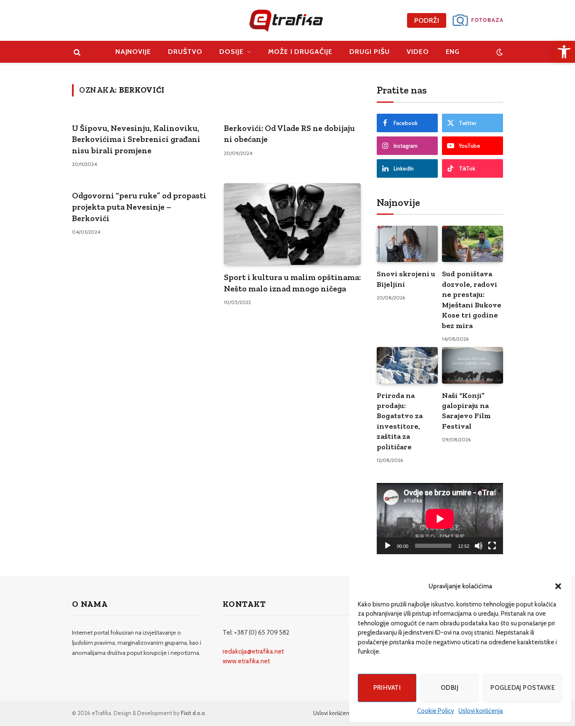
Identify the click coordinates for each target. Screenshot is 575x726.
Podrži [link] (426, 20)
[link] (564, 52)
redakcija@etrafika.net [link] (253, 651)
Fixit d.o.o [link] (193, 713)
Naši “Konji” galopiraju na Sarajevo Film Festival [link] (466, 411)
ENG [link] (453, 52)
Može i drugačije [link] (300, 52)
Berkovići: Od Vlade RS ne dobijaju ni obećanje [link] (289, 133)
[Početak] (387, 546)
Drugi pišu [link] (369, 52)
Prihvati (387, 687)
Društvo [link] (185, 52)
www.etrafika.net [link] (246, 661)
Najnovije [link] (133, 52)
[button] (558, 586)
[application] (440, 518)
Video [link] (418, 52)
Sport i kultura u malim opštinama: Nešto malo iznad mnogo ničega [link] (292, 283)
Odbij (449, 687)
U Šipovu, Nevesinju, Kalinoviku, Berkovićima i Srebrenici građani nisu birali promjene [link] (136, 139)
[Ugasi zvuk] (478, 546)
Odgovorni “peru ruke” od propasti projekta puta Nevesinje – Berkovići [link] (139, 206)
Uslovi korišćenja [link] (480, 711)
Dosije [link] (231, 52)
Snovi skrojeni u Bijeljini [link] (406, 278)
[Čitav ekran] (492, 546)
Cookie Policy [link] (435, 711)
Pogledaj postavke (522, 687)
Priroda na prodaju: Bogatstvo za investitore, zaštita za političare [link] (400, 421)
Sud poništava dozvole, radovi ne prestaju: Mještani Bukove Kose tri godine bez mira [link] (471, 299)
